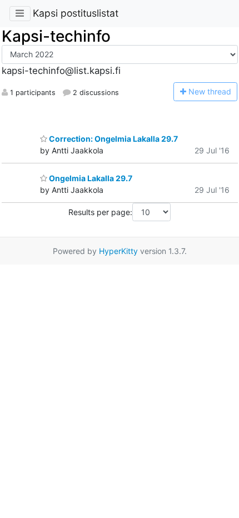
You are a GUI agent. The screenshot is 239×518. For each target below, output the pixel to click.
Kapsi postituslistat (75, 13)
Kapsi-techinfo (56, 36)
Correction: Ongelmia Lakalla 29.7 (112, 138)
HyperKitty (118, 251)
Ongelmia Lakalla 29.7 (89, 178)
